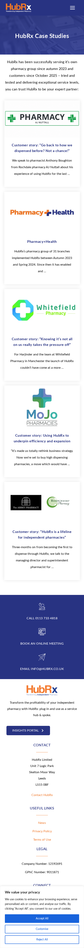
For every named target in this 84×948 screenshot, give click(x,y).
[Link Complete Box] (42, 143)
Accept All (42, 918)
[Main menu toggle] (72, 7)
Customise (42, 929)
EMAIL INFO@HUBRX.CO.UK (42, 669)
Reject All (42, 939)
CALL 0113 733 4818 (42, 618)
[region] (42, 917)
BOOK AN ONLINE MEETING (42, 643)
